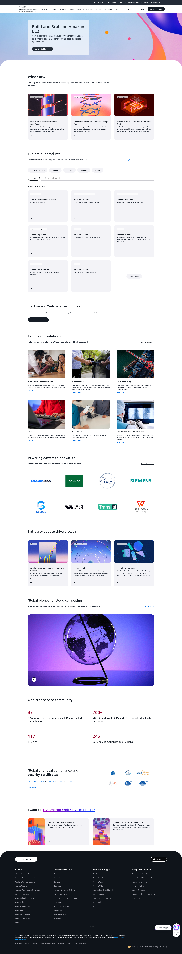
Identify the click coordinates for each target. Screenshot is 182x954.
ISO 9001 (59, 781)
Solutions (57, 918)
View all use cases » (147, 464)
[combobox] (70, 809)
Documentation (98, 894)
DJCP (30, 781)
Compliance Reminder (47, 943)
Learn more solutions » (146, 342)
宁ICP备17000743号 (160, 947)
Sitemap (61, 943)
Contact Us (135, 898)
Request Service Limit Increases (143, 894)
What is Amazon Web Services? (26, 874)
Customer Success (22, 894)
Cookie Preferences (80, 943)
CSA (42, 781)
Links (68, 943)
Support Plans (98, 882)
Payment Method (137, 886)
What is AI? (19, 910)
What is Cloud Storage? (24, 906)
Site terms (18, 943)
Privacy (27, 943)
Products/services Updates (25, 882)
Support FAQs (98, 886)
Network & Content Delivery (64, 890)
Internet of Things (60, 914)
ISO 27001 (69, 781)
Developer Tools (99, 874)
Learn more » (32, 390)
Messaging (58, 910)
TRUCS (36, 781)
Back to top (90, 926)
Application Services (61, 906)
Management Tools (61, 894)
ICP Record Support (100, 902)
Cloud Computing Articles (102, 898)
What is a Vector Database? (25, 918)
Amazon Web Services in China (26, 878)
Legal (35, 943)
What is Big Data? (21, 902)
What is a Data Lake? (22, 914)
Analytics (57, 902)
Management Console (139, 874)
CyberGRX (50, 781)
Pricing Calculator (99, 878)
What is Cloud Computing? (25, 898)
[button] (44, 9)
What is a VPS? (20, 922)
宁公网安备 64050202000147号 (141, 947)
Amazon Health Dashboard (103, 890)
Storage (57, 882)
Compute (57, 878)
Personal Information (139, 882)
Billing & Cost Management (141, 878)
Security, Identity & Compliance (65, 898)
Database (57, 886)
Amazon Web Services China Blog (27, 890)
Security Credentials (138, 890)
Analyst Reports (21, 886)
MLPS (95, 906)
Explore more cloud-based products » (140, 160)
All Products (58, 874)
